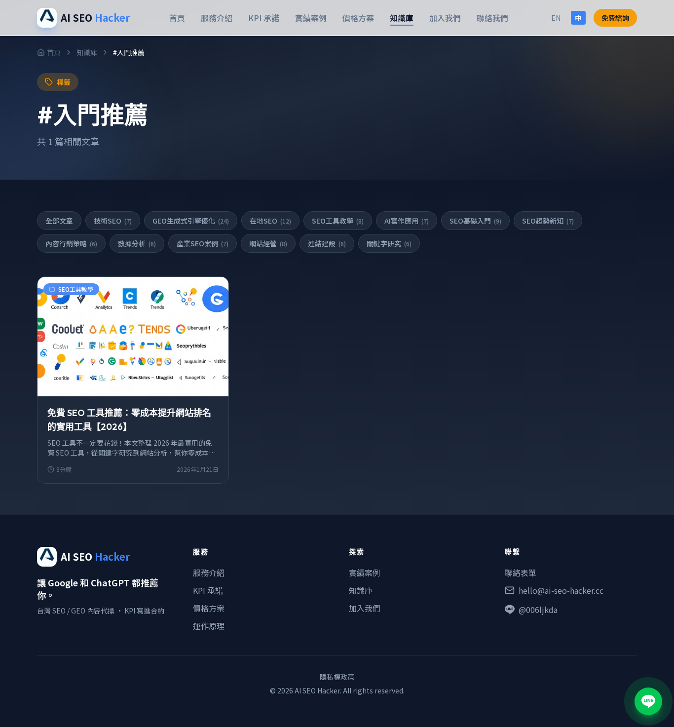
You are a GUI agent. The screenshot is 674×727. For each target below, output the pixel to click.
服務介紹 (216, 18)
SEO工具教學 (338, 221)
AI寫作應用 (406, 221)
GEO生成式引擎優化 (190, 221)
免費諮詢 (615, 18)
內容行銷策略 (71, 243)
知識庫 (401, 18)
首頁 (177, 18)
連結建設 (327, 243)
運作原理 (209, 626)
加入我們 (445, 18)
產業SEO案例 (202, 243)
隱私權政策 (337, 677)
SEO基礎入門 (475, 221)
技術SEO (113, 221)
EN (556, 18)
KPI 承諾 (263, 18)
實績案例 (311, 18)
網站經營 (268, 243)
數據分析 (137, 243)
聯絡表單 (520, 572)
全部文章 (59, 221)
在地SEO (270, 221)
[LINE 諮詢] (648, 701)
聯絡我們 (492, 18)
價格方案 (358, 18)
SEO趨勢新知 (548, 221)
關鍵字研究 (389, 243)
